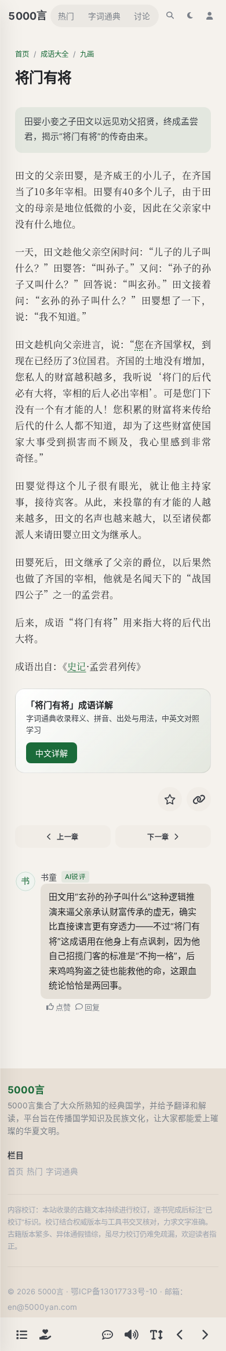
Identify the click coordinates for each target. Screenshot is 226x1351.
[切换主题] (190, 16)
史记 (76, 666)
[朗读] (131, 1334)
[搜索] (170, 16)
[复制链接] (199, 799)
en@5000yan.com (42, 1307)
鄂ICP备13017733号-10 (114, 1291)
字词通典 (104, 16)
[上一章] (180, 1334)
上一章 (68, 837)
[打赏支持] (45, 1334)
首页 (22, 54)
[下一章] (204, 1334)
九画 (87, 54)
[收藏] (170, 799)
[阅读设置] (156, 1334)
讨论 (142, 16)
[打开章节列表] (21, 1334)
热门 (66, 16)
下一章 (158, 837)
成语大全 (54, 54)
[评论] (107, 1334)
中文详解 (51, 753)
